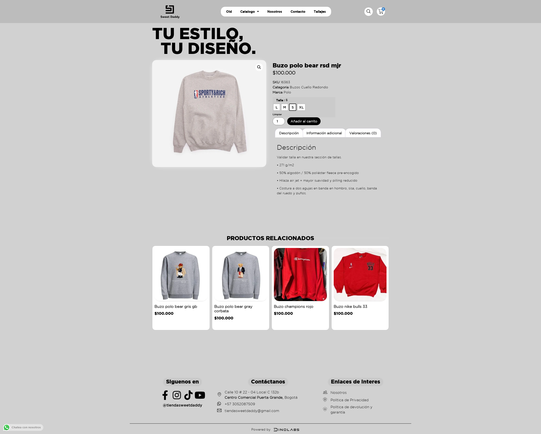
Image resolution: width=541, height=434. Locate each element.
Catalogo (247, 11)
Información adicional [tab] (324, 133)
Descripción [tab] (289, 133)
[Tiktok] (188, 395)
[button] (368, 11)
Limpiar (277, 114)
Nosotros (274, 11)
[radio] (276, 107)
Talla (279, 100)
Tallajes (320, 11)
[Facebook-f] (165, 395)
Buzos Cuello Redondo (309, 87)
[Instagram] (177, 395)
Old (229, 11)
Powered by (260, 429)
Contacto (298, 11)
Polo (287, 92)
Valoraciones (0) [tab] (363, 133)
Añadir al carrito (304, 121)
